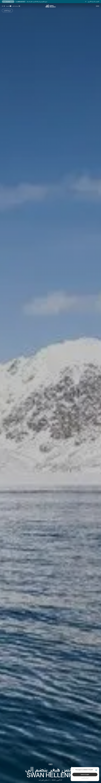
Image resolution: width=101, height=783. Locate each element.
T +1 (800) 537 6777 (20, 1)
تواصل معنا (8, 1)
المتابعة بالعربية (84, 778)
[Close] (73, 769)
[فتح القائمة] (97, 6)
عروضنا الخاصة (7, 10)
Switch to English (85, 774)
